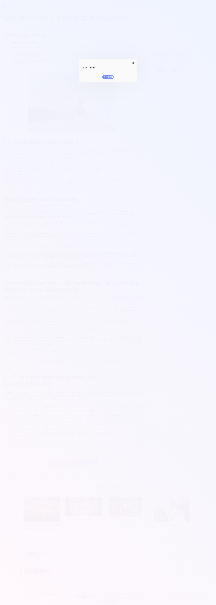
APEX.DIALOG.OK (108, 77)
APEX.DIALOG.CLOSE (133, 63)
